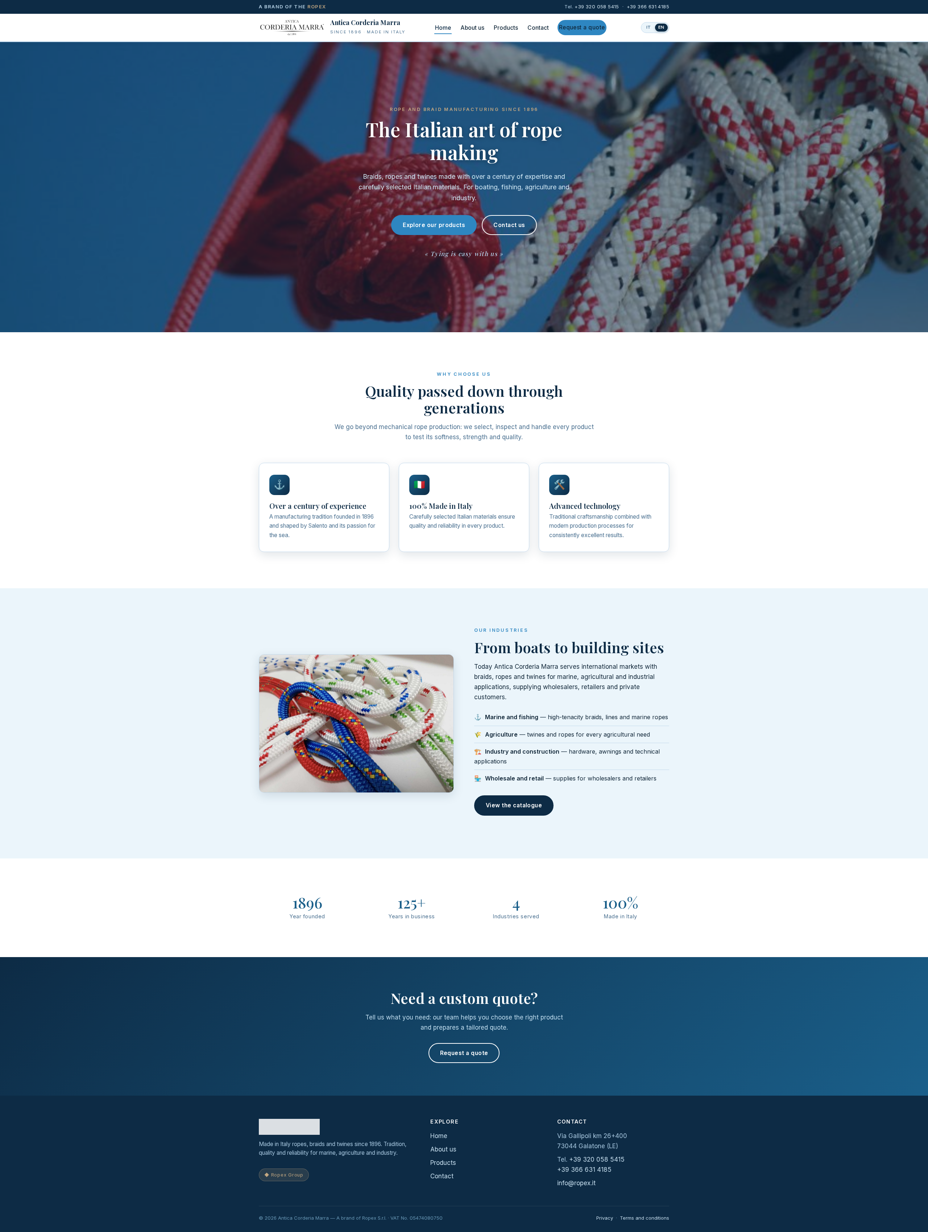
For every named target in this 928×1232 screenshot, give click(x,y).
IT (648, 27)
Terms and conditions (644, 1218)
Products (506, 27)
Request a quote (582, 27)
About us (472, 27)
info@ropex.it (576, 1183)
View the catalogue (514, 805)
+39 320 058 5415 (597, 6)
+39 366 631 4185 (648, 6)
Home (443, 27)
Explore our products (434, 225)
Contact (538, 27)
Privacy (604, 1218)
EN (661, 27)
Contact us (509, 225)
